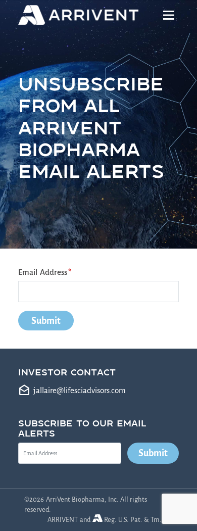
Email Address (42, 272)
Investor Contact (67, 372)
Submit (153, 453)
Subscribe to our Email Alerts (82, 428)
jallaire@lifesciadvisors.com (79, 390)
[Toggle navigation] (169, 15)
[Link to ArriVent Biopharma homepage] (79, 15)
